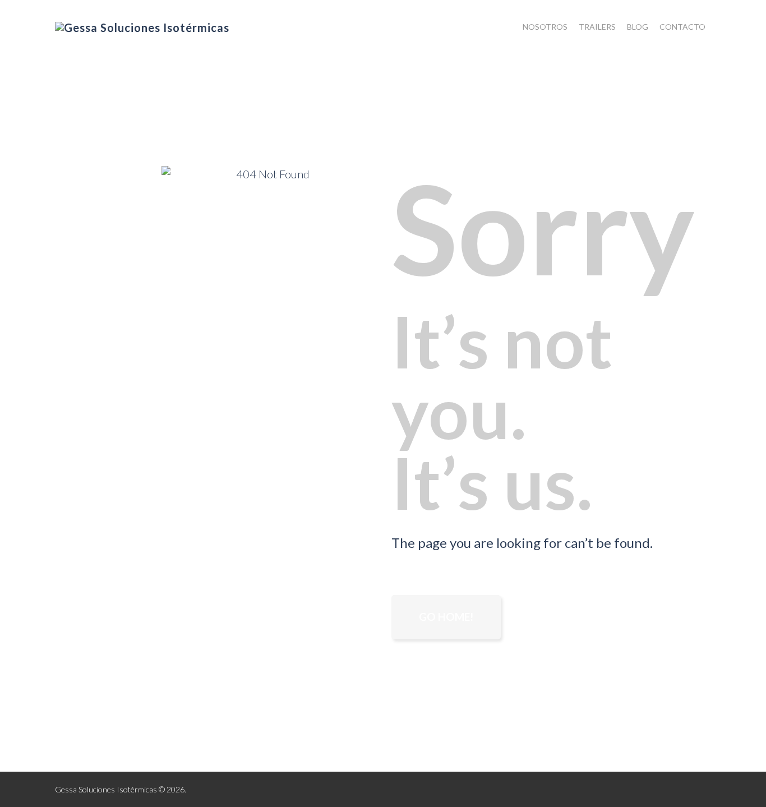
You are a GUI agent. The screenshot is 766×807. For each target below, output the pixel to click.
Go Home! (446, 616)
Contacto (682, 26)
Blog (637, 26)
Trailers (597, 26)
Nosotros (545, 26)
